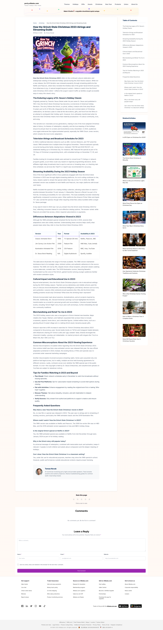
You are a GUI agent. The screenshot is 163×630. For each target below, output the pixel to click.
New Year (108, 4)
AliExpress (62, 622)
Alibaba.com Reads (78, 597)
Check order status (26, 590)
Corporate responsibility (131, 587)
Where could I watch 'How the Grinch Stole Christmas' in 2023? (133, 88)
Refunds (23, 594)
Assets (90, 4)
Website (106, 554)
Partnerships (102, 594)
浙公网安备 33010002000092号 (90, 627)
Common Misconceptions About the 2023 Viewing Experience (133, 65)
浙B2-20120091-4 (107, 627)
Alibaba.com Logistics (79, 590)
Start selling (102, 584)
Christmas (98, 4)
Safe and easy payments (54, 584)
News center (128, 590)
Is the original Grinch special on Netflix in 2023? (133, 94)
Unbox (126, 4)
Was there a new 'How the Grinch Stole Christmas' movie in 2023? (133, 82)
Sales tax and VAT (78, 594)
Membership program (79, 587)
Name (19, 554)
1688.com (69, 622)
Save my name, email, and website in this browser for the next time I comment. (41, 564)
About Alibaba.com (130, 584)
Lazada (93, 622)
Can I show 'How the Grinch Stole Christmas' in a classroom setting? (134, 106)
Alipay (87, 622)
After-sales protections (53, 594)
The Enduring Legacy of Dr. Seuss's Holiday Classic (133, 27)
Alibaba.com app (112, 606)
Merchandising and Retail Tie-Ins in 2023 (133, 59)
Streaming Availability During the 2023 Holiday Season (133, 40)
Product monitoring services (55, 597)
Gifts (83, 4)
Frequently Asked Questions (131, 77)
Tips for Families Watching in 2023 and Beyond (133, 71)
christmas (41, 23)
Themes (67, 4)
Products (118, 4)
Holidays (75, 4)
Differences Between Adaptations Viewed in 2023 (133, 46)
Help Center (24, 584)
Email (62, 554)
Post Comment (81, 570)
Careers (127, 594)
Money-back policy (52, 587)
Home (35, 23)
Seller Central (102, 587)
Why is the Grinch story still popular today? (132, 100)
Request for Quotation (79, 584)
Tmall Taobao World (79, 622)
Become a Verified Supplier (106, 590)
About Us (134, 4)
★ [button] (74, 499)
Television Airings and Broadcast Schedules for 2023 (133, 33)
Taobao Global (100, 622)
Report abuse (25, 597)
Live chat (23, 587)
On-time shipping (52, 590)
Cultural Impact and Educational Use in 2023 (132, 52)
